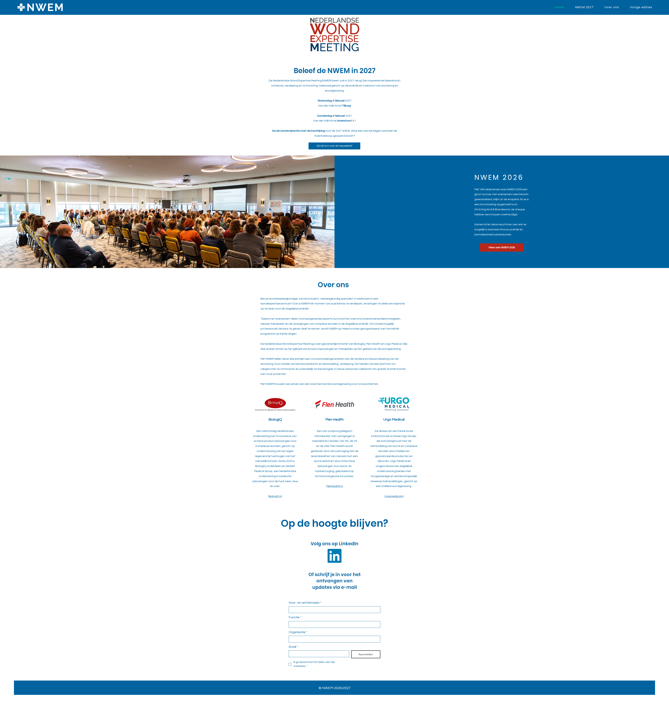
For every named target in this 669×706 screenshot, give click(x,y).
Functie (295, 617)
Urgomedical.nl (394, 496)
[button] (635, 7)
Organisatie (298, 632)
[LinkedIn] (334, 556)
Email (293, 646)
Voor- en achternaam (305, 602)
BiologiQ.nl (275, 496)
